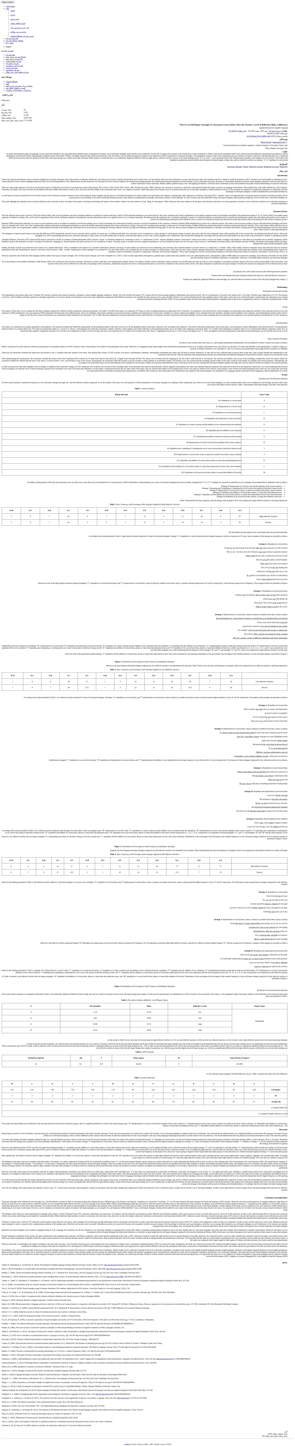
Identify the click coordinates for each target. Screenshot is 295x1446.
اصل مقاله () (238, 131)
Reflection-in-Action (271, 167)
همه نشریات (10, 55)
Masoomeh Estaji (279, 142)
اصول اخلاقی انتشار (17, 23)
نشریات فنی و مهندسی (14, 66)
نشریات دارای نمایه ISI (14, 59)
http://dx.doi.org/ (123, 1398)
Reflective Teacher (256, 167)
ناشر (7, 8)
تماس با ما (9, 43)
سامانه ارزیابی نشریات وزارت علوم (19, 86)
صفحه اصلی (10, 6)
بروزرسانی (5, 100)
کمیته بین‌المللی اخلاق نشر (15, 88)
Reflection (283, 167)
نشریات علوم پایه (12, 63)
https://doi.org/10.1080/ (114, 1277)
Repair (245, 167)
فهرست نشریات (12, 38)
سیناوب (127, 1444)
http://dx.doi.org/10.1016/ (113, 1265)
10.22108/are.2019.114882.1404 (258, 136)
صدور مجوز (14, 19)
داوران (12, 15)
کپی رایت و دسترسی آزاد (19, 28)
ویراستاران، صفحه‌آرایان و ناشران (18, 90)
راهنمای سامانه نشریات (15, 41)
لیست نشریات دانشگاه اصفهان (22, 36)
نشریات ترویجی (11, 68)
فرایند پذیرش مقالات (18, 32)
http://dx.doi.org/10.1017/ (105, 1394)
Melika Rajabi (266, 142)
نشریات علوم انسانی (13, 61)
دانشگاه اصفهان (12, 82)
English (8, 47)
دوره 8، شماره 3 (274, 131)
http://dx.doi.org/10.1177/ (166, 1359)
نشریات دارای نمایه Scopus (16, 57)
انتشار (12, 11)
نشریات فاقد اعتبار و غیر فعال (17, 72)
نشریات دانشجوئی (12, 70)
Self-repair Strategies (234, 167)
